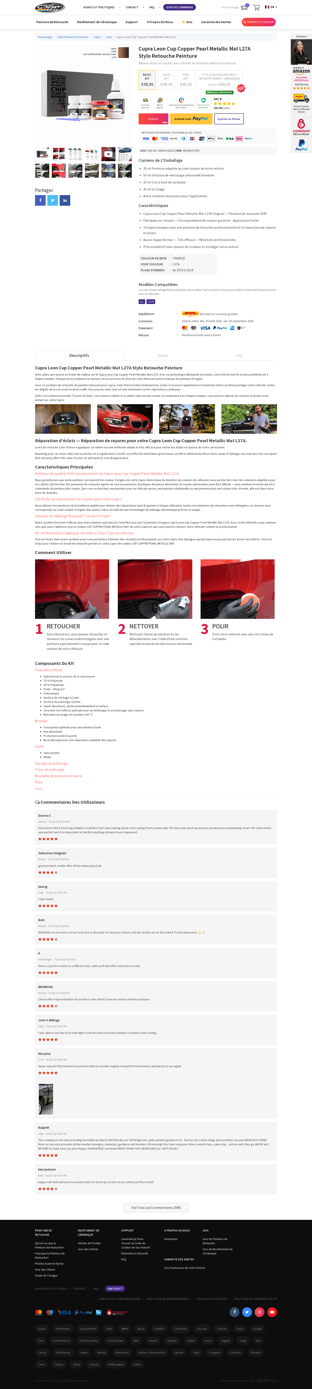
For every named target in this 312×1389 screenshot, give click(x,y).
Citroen (222, 1329)
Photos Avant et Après (49, 1263)
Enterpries (171, 1239)
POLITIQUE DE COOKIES (212, 1299)
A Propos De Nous (160, 22)
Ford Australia (89, 1341)
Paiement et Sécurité (134, 1253)
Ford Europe (115, 1341)
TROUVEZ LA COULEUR (260, 22)
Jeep (243, 1341)
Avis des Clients (45, 1269)
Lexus (84, 1352)
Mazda (102, 1352)
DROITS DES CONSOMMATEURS (120, 1299)
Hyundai (172, 1341)
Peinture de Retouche (52, 22)
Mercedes (122, 1352)
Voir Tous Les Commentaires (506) (156, 1207)
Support (131, 22)
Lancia (42, 1352)
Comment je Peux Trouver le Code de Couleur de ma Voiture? (135, 1243)
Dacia (240, 1329)
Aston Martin (88, 1329)
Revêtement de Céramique (97, 22)
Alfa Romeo (63, 1329)
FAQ (152, 7)
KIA (258, 1341)
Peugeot (214, 1352)
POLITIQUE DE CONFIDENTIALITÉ (255, 1299)
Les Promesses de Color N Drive (184, 1268)
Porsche (235, 1352)
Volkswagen (116, 1364)
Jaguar (225, 1341)
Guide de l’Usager (46, 1275)
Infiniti (191, 1341)
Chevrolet (180, 1329)
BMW (125, 1329)
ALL (142, 301)
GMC (136, 1341)
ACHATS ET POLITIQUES (99, 7)
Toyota (94, 1364)
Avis (189, 22)
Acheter (153, 119)
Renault (255, 1352)
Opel (196, 1352)
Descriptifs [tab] (79, 355)
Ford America (61, 1341)
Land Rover (63, 1352)
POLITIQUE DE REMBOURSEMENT (168, 1299)
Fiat (40, 1341)
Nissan (179, 1352)
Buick (141, 1329)
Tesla (76, 1364)
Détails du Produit (89, 1243)
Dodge (257, 1329)
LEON (151, 301)
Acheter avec (182, 119)
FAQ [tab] (239, 355)
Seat (41, 1364)
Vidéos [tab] (162, 355)
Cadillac (159, 1329)
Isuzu (208, 1341)
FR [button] (272, 7)
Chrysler (202, 1329)
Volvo (137, 1364)
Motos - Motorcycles (152, 1352)
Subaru (58, 1364)
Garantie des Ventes (216, 22)
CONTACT (132, 7)
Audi (109, 1329)
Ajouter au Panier (229, 119)
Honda (153, 1341)
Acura (42, 1329)
